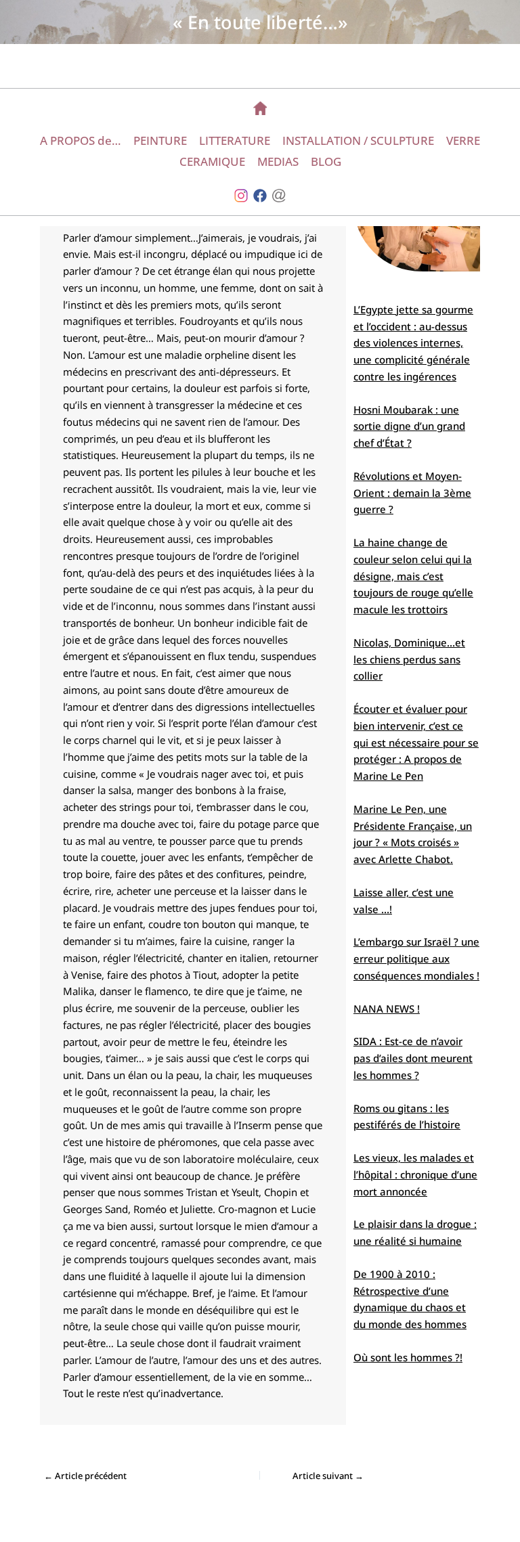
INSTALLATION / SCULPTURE (358, 140)
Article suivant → (328, 1476)
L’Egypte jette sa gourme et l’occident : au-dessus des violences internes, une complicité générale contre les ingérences (413, 343)
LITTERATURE (234, 140)
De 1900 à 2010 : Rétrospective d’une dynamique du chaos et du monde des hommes (410, 1299)
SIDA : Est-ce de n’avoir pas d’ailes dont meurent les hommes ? (413, 1058)
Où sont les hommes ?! (407, 1357)
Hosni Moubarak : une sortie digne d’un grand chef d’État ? (409, 426)
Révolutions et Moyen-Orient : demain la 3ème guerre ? (412, 492)
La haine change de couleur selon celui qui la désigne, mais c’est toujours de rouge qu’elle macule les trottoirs (413, 575)
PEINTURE (160, 140)
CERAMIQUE (212, 161)
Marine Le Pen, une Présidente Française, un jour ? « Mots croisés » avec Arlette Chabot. (412, 834)
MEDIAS (278, 161)
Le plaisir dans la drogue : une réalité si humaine (415, 1232)
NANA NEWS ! (386, 1008)
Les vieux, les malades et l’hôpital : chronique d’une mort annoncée (415, 1174)
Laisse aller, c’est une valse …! (403, 900)
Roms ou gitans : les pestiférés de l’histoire (406, 1116)
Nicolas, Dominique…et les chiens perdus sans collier (409, 659)
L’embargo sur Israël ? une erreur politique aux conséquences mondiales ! (416, 958)
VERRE (463, 140)
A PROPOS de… (80, 140)
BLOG (326, 161)
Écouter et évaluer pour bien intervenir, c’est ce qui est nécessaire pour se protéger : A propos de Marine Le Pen (416, 742)
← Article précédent (85, 1476)
